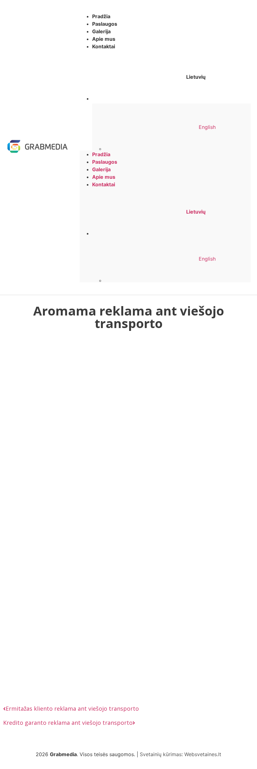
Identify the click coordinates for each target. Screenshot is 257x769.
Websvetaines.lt (202, 754)
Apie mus (103, 39)
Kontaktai (103, 46)
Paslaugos (104, 24)
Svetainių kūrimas (160, 754)
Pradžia (101, 16)
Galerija (101, 31)
